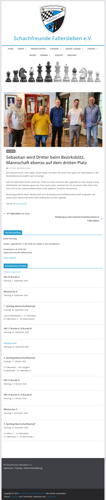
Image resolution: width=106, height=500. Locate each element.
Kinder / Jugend (73, 49)
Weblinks (71, 55)
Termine (44, 55)
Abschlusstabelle (20, 203)
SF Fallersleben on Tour (18, 213)
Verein (21, 49)
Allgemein (10, 151)
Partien (91, 49)
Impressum (8, 468)
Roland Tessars (25, 168)
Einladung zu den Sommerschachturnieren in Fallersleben (77, 219)
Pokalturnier (10, 343)
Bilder (33, 55)
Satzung (18, 468)
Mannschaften (38, 49)
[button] (25, 49)
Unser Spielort (10, 258)
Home (10, 49)
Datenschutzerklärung (33, 468)
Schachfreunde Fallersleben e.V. (53, 38)
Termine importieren (12, 272)
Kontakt (59, 55)
